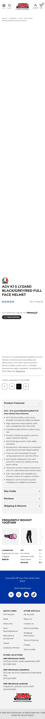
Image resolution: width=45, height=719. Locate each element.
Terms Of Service (31, 640)
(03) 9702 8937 (9, 689)
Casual (6, 643)
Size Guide (10, 491)
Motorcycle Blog (31, 628)
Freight (27, 645)
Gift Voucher (8, 614)
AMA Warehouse (14, 713)
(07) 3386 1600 (9, 664)
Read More (20, 371)
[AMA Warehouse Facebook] (11, 594)
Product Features (14, 403)
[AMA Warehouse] (22, 6)
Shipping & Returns (15, 505)
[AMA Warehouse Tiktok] (34, 594)
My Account (29, 614)
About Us (28, 619)
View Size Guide (31, 326)
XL (26, 333)
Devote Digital (27, 715)
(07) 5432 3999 (9, 678)
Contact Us (29, 624)
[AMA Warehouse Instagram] (19, 594)
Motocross (7, 624)
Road (5, 619)
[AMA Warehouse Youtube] (26, 594)
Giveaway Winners (11, 648)
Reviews (9, 498)
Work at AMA (29, 649)
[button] (8, 301)
